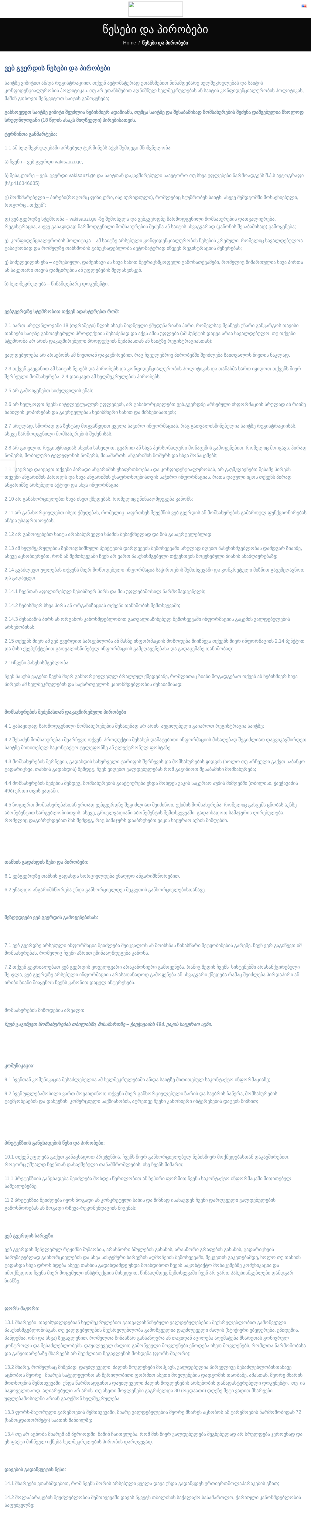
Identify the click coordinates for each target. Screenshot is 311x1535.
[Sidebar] (7, 468)
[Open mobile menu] (7, 9)
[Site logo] (155, 8)
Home (129, 42)
